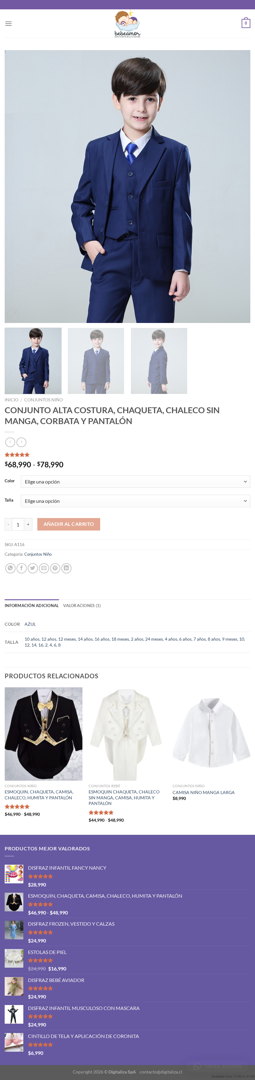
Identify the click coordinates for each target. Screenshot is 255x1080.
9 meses (229, 639)
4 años (171, 639)
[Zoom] (13, 315)
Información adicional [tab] (32, 605)
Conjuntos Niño (43, 399)
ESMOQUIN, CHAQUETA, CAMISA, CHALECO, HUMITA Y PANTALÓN (39, 794)
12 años (48, 639)
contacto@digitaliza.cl (161, 1071)
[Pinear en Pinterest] (55, 568)
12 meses (67, 639)
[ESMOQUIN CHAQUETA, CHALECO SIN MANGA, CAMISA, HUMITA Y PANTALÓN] (127, 734)
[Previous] (17, 186)
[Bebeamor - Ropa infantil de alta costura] (127, 23)
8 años (214, 639)
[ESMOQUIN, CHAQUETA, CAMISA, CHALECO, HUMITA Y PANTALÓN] (43, 734)
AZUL (30, 624)
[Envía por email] (44, 568)
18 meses (120, 639)
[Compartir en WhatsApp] (10, 568)
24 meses (154, 639)
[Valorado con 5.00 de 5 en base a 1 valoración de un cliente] (127, 454)
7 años (199, 639)
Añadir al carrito (69, 524)
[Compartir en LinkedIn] (66, 568)
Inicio (11, 399)
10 (241, 639)
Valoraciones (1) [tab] (82, 605)
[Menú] (8, 23)
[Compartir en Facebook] (21, 568)
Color (10, 481)
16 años (102, 639)
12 (27, 645)
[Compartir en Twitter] (33, 568)
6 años (185, 639)
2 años (137, 639)
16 (40, 645)
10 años (32, 639)
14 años (85, 639)
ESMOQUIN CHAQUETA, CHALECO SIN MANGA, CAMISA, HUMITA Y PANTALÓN (124, 797)
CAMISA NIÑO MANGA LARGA (204, 792)
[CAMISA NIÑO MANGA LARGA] (211, 734)
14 (33, 645)
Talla (9, 500)
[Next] (237, 186)
